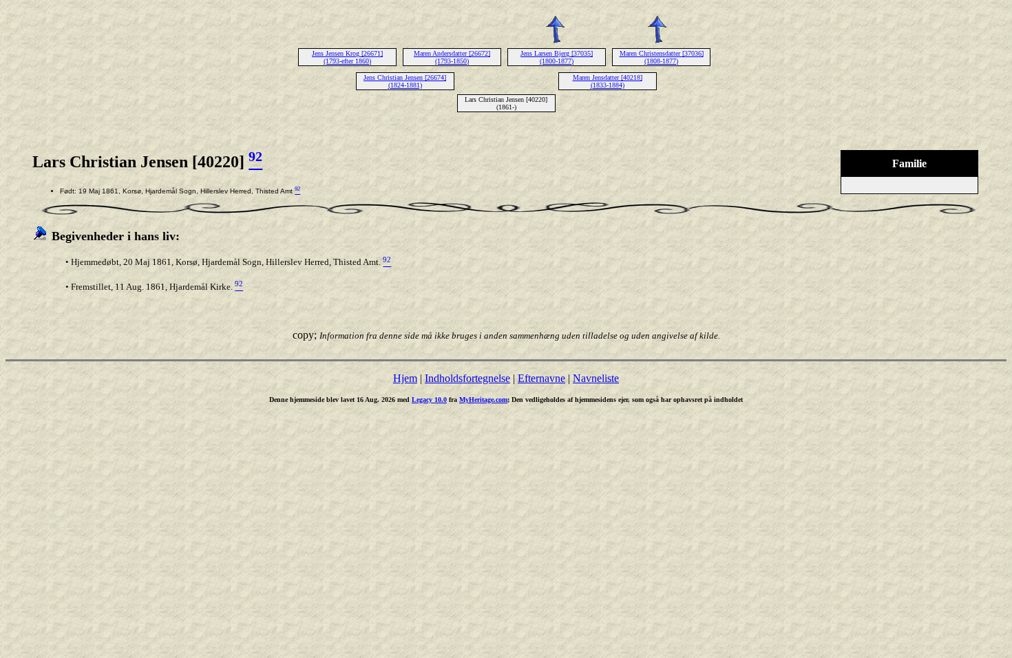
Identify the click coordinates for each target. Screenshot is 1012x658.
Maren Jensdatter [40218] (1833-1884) (607, 81)
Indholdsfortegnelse (467, 378)
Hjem (405, 378)
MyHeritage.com (483, 399)
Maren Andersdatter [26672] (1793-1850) (452, 57)
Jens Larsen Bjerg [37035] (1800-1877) (556, 57)
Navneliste (596, 378)
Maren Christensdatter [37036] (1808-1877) (662, 57)
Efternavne (541, 378)
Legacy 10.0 (429, 399)
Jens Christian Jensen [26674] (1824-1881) (404, 81)
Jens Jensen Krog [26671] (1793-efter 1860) (347, 57)
